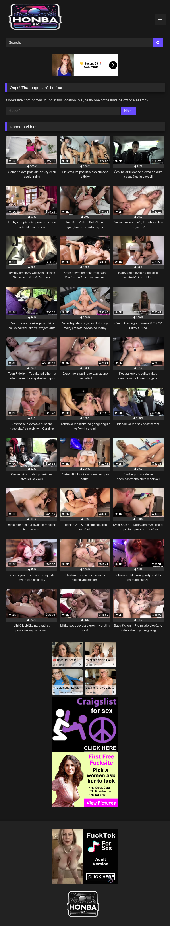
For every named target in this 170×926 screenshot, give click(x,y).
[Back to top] (156, 913)
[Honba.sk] (85, 18)
